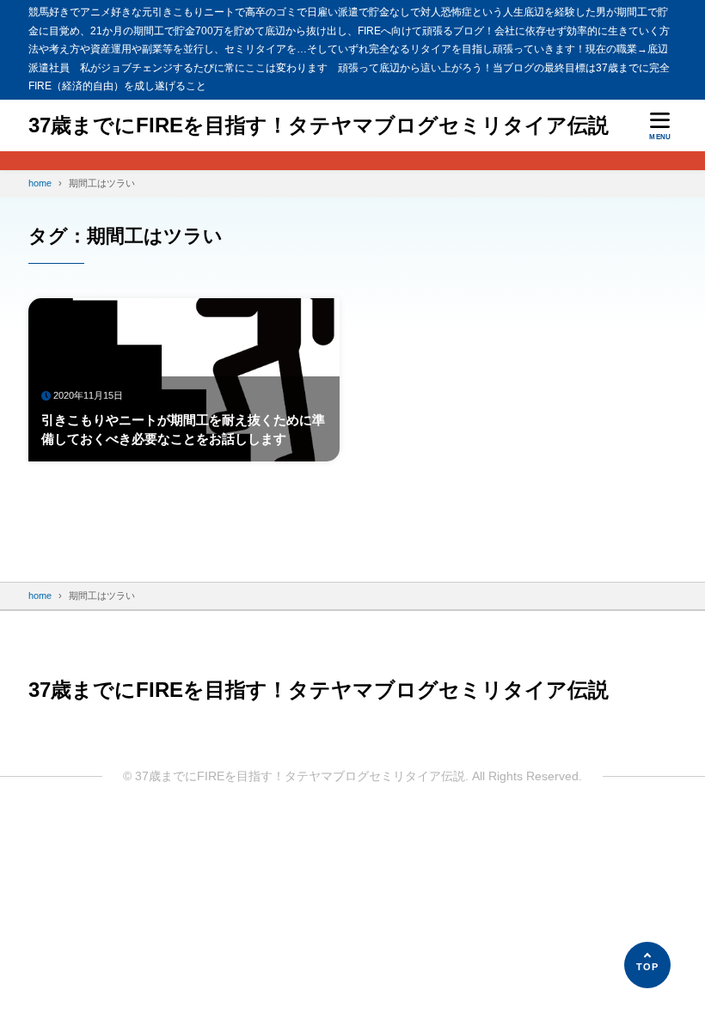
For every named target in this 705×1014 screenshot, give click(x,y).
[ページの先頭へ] (647, 965)
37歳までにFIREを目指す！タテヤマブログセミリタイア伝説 (318, 125)
